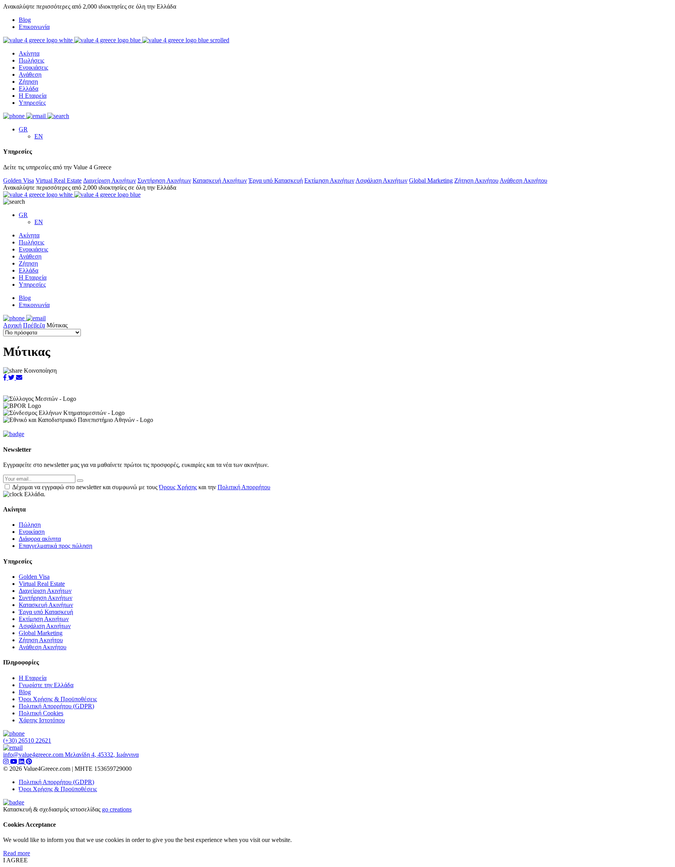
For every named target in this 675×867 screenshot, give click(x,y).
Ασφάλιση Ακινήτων (381, 180)
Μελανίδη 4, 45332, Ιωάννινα (102, 754)
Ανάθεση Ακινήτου (523, 180)
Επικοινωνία (34, 26)
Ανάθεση (30, 74)
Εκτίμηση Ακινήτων (329, 180)
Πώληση (30, 524)
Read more (16, 853)
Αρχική (12, 325)
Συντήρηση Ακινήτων (164, 180)
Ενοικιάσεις (33, 67)
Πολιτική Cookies (41, 713)
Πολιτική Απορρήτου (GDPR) (56, 706)
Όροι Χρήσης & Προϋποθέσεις (58, 699)
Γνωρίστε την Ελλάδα (46, 685)
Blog (25, 19)
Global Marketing (431, 180)
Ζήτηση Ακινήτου (476, 180)
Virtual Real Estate (59, 180)
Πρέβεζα (34, 325)
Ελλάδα (28, 88)
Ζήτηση (28, 81)
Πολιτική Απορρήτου (244, 487)
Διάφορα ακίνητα (40, 538)
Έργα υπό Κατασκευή (275, 180)
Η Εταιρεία (32, 95)
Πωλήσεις (31, 60)
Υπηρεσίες (32, 102)
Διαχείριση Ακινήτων (109, 180)
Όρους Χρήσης (178, 487)
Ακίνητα (29, 53)
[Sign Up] (80, 480)
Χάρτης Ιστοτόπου (42, 720)
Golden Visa (18, 180)
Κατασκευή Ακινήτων (220, 180)
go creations (117, 809)
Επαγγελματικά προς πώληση (55, 545)
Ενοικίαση (32, 531)
